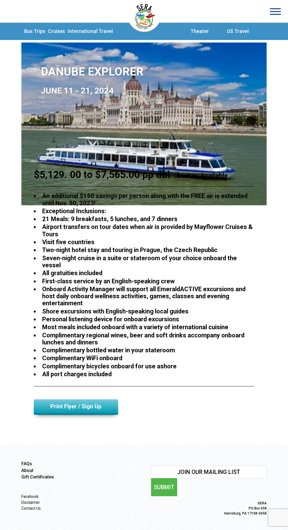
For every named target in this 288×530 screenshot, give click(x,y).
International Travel (90, 31)
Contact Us (31, 508)
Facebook (30, 496)
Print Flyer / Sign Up (75, 406)
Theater (199, 31)
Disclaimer (30, 502)
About (27, 470)
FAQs (26, 463)
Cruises (56, 31)
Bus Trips (34, 31)
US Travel (238, 31)
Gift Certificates (37, 477)
